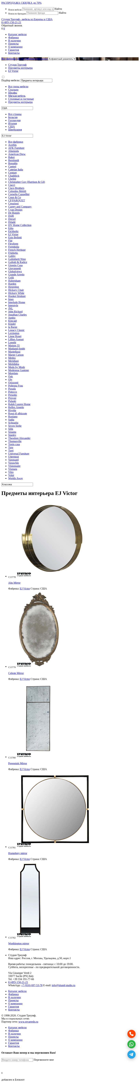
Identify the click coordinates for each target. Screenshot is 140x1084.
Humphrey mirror (17, 853)
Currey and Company (20, 206)
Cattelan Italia (15, 169)
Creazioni (13, 203)
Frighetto (13, 252)
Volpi (11, 475)
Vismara (12, 469)
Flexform (13, 243)
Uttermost (13, 456)
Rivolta (12, 410)
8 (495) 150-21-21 (11, 22)
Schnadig (13, 422)
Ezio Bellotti (15, 237)
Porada (12, 388)
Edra (10, 228)
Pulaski (12, 401)
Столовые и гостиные (21, 98)
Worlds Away (15, 478)
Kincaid (12, 320)
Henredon (13, 286)
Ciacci (11, 185)
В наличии (14, 40)
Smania (12, 432)
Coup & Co (14, 197)
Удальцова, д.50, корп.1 (57, 958)
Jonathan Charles (17, 314)
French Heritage (17, 249)
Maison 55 (14, 345)
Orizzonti (13, 382)
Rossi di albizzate (17, 413)
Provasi (12, 398)
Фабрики (13, 37)
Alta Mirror (14, 582)
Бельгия (12, 117)
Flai (10, 240)
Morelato (13, 373)
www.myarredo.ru (28, 1021)
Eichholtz (13, 231)
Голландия (14, 120)
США (11, 126)
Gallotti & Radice (17, 262)
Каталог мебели (17, 34)
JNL (10, 308)
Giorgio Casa (15, 265)
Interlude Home (16, 302)
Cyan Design (15, 209)
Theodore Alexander (19, 438)
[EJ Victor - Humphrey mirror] (54, 846)
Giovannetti (14, 268)
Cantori (12, 166)
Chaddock (13, 175)
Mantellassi (14, 351)
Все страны (15, 114)
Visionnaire (14, 465)
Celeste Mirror (16, 673)
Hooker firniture (17, 296)
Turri (10, 450)
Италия (12, 123)
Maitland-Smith (16, 348)
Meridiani (13, 361)
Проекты (13, 43)
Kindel (12, 323)
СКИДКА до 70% (21, 2)
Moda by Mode (16, 367)
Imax (11, 299)
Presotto (12, 394)
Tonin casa (14, 444)
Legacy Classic (16, 330)
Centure (12, 172)
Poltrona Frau (15, 385)
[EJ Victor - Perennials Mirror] (38, 756)
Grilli (11, 277)
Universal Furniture (18, 453)
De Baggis (14, 212)
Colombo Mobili (17, 191)
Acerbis (12, 144)
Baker (11, 157)
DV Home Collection (19, 225)
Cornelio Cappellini (18, 194)
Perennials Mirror (17, 763)
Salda (11, 419)
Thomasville (15, 441)
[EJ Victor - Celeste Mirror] (39, 666)
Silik (10, 428)
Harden (12, 283)
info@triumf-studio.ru (63, 985)
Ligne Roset (14, 336)
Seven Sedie (15, 425)
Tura (10, 447)
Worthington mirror (18, 943)
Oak (10, 376)
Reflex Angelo (16, 407)
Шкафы (12, 92)
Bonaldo (12, 163)
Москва (37, 958)
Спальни (13, 89)
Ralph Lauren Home (19, 404)
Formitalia (13, 246)
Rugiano (12, 416)
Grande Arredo (16, 274)
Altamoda (13, 151)
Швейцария (15, 129)
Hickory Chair (16, 289)
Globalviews (15, 271)
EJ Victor (13, 234)
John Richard (15, 311)
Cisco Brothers (16, 188)
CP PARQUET (16, 200)
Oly (10, 379)
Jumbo (11, 317)
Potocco (12, 391)
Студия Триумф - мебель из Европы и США (27, 19)
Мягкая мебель (16, 95)
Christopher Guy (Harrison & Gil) (26, 181)
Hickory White (16, 293)
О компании (15, 46)
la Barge (12, 327)
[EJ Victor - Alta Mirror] (51, 576)
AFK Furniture (16, 147)
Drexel (12, 218)
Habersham (14, 280)
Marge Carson (16, 354)
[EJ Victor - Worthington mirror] (30, 936)
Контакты (14, 52)
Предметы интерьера (20, 102)
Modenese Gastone (18, 370)
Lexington (13, 333)
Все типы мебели (18, 86)
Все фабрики (8, 58)
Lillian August (16, 339)
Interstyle (13, 305)
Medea (12, 357)
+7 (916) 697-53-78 (32, 985)
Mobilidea (13, 364)
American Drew (17, 154)
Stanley (12, 435)
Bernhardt (13, 160)
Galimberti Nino (17, 259)
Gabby (12, 256)
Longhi (12, 342)
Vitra (10, 472)
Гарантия (13, 49)
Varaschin (13, 462)
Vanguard (13, 459)
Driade (12, 222)
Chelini (12, 178)
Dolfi (11, 215)
